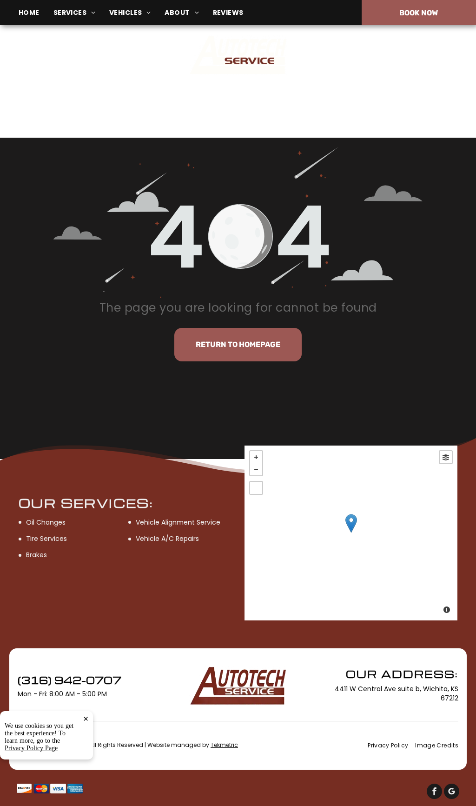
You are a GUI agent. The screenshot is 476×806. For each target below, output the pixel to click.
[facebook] (434, 792)
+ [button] (256, 457)
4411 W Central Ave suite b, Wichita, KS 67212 (71, 60)
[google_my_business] (451, 792)
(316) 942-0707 (396, 54)
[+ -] (351, 533)
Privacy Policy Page (31, 748)
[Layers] (446, 457)
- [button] (256, 469)
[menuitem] (36, 13)
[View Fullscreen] (256, 488)
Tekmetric (224, 745)
